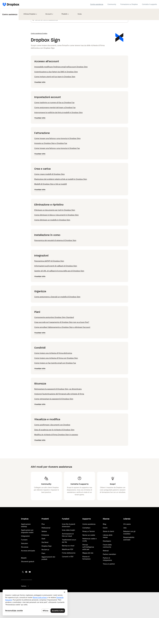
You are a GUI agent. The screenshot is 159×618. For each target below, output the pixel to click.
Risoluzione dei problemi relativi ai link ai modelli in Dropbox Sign (60, 179)
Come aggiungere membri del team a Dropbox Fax (54, 107)
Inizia (79, 12)
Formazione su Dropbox (129, 4)
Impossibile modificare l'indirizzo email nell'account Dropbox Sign (61, 67)
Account (48, 12)
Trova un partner (109, 564)
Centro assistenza (96, 4)
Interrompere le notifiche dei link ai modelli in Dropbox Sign (58, 112)
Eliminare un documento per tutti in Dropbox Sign (54, 210)
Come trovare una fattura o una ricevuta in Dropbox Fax (57, 148)
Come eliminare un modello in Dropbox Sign (52, 220)
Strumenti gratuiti (27, 561)
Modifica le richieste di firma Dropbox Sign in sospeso (56, 435)
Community (112, 4)
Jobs (125, 528)
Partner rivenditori (109, 554)
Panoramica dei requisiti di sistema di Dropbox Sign (55, 240)
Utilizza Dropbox (29, 12)
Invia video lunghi (68, 530)
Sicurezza (24, 547)
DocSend (45, 542)
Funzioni (24, 540)
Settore (44, 531)
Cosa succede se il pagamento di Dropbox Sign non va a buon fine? (61, 322)
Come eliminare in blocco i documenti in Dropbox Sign (56, 215)
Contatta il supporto (149, 4)
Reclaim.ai (45, 549)
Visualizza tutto (39, 82)
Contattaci (86, 528)
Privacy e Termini (88, 531)
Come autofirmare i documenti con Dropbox (52, 425)
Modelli (23, 558)
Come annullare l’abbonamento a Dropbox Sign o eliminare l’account (62, 327)
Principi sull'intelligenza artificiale (88, 547)
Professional (46, 528)
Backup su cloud (68, 546)
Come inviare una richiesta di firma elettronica (53, 353)
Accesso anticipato (28, 551)
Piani (43, 553)
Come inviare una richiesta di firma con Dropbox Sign (56, 358)
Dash (43, 539)
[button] (33, 20)
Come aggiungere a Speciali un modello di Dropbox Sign (57, 297)
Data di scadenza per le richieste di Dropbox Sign (54, 430)
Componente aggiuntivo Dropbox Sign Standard (54, 317)
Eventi (105, 528)
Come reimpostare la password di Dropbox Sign (53, 399)
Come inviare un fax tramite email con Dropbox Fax (55, 363)
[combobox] (81, 19)
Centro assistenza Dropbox (39, 33)
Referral (106, 551)
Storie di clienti (108, 531)
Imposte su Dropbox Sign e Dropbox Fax (50, 143)
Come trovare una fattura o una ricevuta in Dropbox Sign (57, 138)
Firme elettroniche (68, 553)
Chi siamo (127, 524)
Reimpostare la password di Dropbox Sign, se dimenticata (58, 389)
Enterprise (45, 535)
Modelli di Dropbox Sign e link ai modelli (50, 184)
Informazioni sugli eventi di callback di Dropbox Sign (55, 266)
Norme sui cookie (88, 535)
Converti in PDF (68, 557)
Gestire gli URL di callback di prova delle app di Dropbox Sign (59, 271)
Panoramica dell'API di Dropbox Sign (49, 261)
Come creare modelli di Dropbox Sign (49, 174)
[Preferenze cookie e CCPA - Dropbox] (35, 602)
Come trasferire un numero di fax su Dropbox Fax (54, 102)
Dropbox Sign (47, 546)
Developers (107, 541)
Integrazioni (25, 536)
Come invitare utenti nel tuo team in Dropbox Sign (54, 77)
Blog (104, 524)
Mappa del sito (87, 553)
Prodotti (64, 12)
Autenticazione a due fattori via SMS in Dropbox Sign (56, 72)
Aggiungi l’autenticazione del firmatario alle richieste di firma (59, 394)
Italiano (23, 586)
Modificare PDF (67, 549)
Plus (43, 524)
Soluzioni (24, 543)
